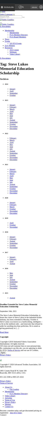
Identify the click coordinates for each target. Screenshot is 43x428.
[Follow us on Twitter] (14, 415)
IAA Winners (10, 46)
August (12, 120)
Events (7, 41)
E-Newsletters (5, 26)
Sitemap (8, 404)
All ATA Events (16, 43)
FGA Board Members (18, 37)
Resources (9, 48)
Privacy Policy (5, 355)
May (11, 114)
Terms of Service (13, 350)
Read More (4, 332)
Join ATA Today (16, 413)
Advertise (8, 398)
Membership (9, 31)
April (11, 91)
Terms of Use (10, 400)
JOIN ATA (34, 7)
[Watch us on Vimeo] (17, 415)
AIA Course (14, 50)
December (13, 129)
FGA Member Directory (19, 35)
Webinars (13, 52)
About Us (8, 387)
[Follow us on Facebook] (9, 415)
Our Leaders (14, 389)
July (11, 118)
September (14, 93)
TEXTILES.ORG (9, 7)
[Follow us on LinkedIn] (12, 415)
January (12, 89)
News (7, 39)
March (12, 109)
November (14, 126)
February (13, 107)
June (11, 116)
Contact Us (9, 407)
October (13, 95)
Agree (3, 353)
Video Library (15, 54)
